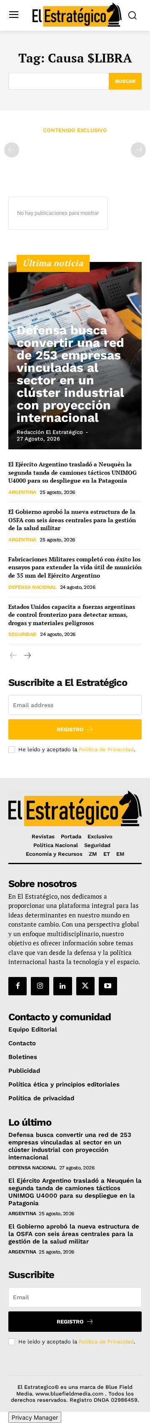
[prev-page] (11, 149)
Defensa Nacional (32, 587)
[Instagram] (40, 986)
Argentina (22, 492)
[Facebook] (17, 986)
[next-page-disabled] (138, 149)
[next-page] (27, 655)
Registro (70, 729)
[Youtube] (108, 986)
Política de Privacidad (106, 749)
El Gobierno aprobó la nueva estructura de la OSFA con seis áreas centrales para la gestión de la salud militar (72, 520)
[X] (85, 986)
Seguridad (22, 634)
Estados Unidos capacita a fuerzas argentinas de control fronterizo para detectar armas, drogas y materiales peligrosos (71, 615)
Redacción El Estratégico (50, 432)
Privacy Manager (35, 1417)
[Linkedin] (62, 986)
